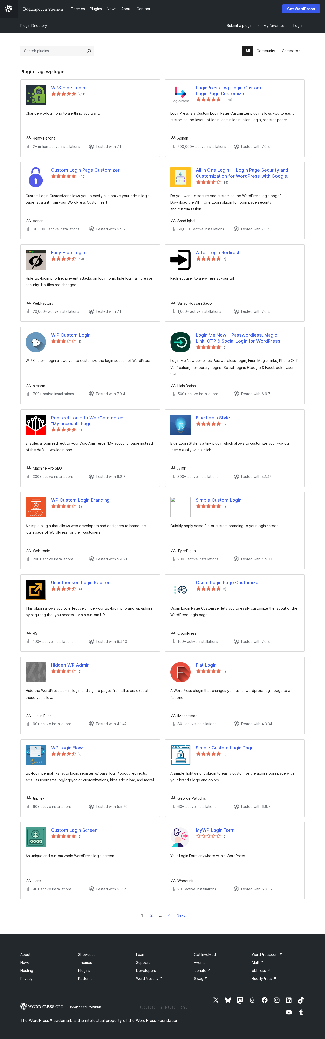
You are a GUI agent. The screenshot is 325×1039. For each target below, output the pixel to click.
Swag (201, 978)
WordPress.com (267, 954)
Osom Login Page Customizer (228, 582)
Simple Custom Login (218, 500)
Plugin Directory (33, 25)
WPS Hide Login (68, 87)
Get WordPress (301, 9)
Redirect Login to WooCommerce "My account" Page (87, 420)
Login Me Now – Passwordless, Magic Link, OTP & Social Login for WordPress (238, 337)
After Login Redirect (218, 252)
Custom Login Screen (74, 830)
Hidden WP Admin (70, 665)
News (25, 962)
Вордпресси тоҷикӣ (85, 1007)
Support (143, 962)
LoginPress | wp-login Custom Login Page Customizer (228, 90)
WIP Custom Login (71, 335)
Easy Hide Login (68, 252)
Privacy (26, 978)
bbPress (261, 970)
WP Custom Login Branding (80, 500)
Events (199, 962)
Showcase (87, 954)
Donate (202, 970)
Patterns (85, 978)
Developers (146, 970)
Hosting (26, 970)
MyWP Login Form (215, 830)
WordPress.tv (149, 978)
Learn (140, 954)
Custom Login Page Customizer (85, 170)
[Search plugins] (89, 51)
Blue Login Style (213, 417)
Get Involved (205, 954)
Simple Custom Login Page (225, 747)
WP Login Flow (67, 747)
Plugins (84, 970)
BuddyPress (264, 978)
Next (181, 915)
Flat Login (206, 665)
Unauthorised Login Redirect (81, 582)
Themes (85, 962)
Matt (258, 962)
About (25, 954)
